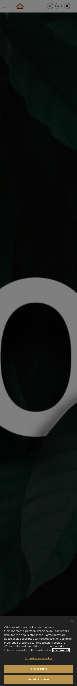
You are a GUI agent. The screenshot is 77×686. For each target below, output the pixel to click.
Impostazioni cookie (38, 658)
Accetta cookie (38, 679)
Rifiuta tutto (38, 668)
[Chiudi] (72, 621)
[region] (38, 651)
